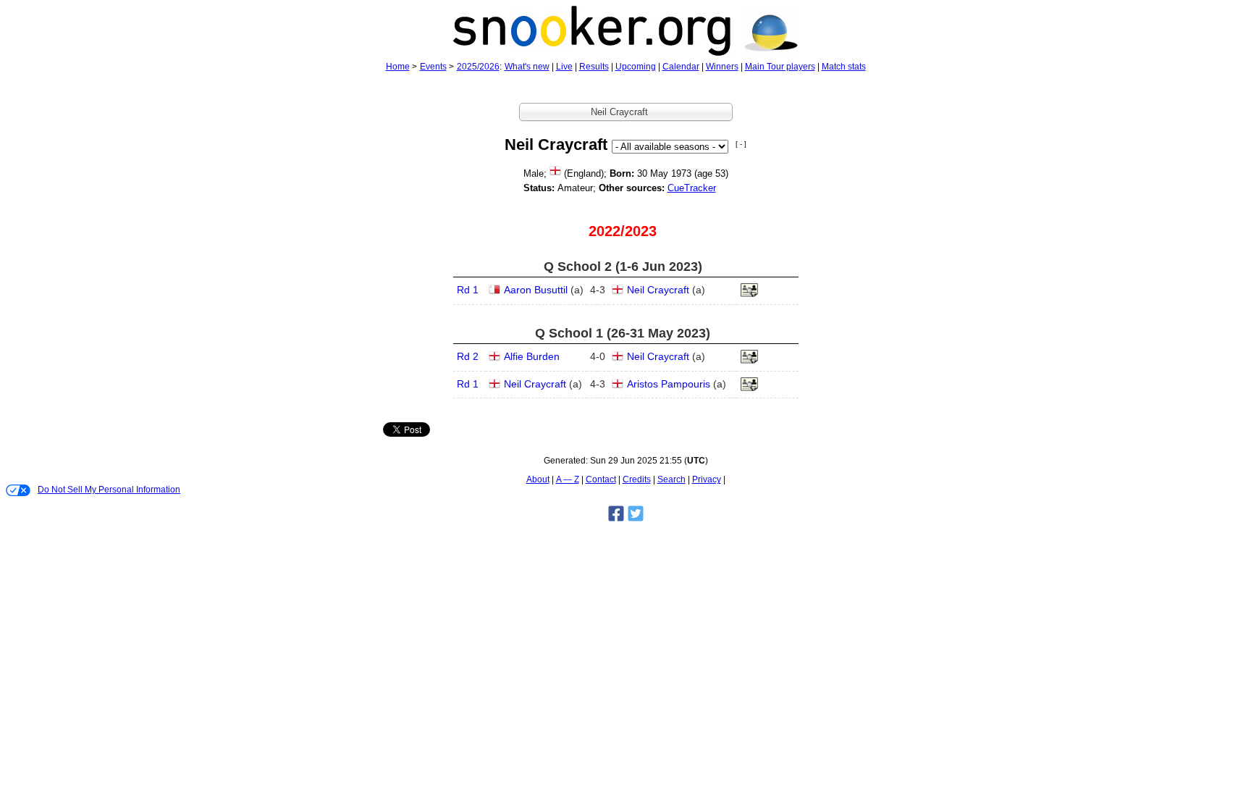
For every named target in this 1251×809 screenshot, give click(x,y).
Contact (601, 479)
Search (671, 479)
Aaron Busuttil (536, 289)
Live (564, 67)
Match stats (844, 67)
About (537, 479)
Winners (722, 67)
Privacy (706, 479)
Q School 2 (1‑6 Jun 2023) (623, 266)
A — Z (567, 479)
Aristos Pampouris (668, 384)
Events (433, 67)
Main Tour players (780, 67)
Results (594, 67)
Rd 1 (468, 289)
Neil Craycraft (658, 289)
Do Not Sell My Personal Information (109, 490)
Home (398, 67)
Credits (637, 479)
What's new (527, 67)
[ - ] (741, 144)
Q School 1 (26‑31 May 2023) (622, 333)
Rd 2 (468, 356)
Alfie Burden (532, 356)
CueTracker (691, 188)
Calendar (680, 67)
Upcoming (635, 67)
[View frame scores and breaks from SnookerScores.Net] (749, 294)
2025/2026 (478, 67)
